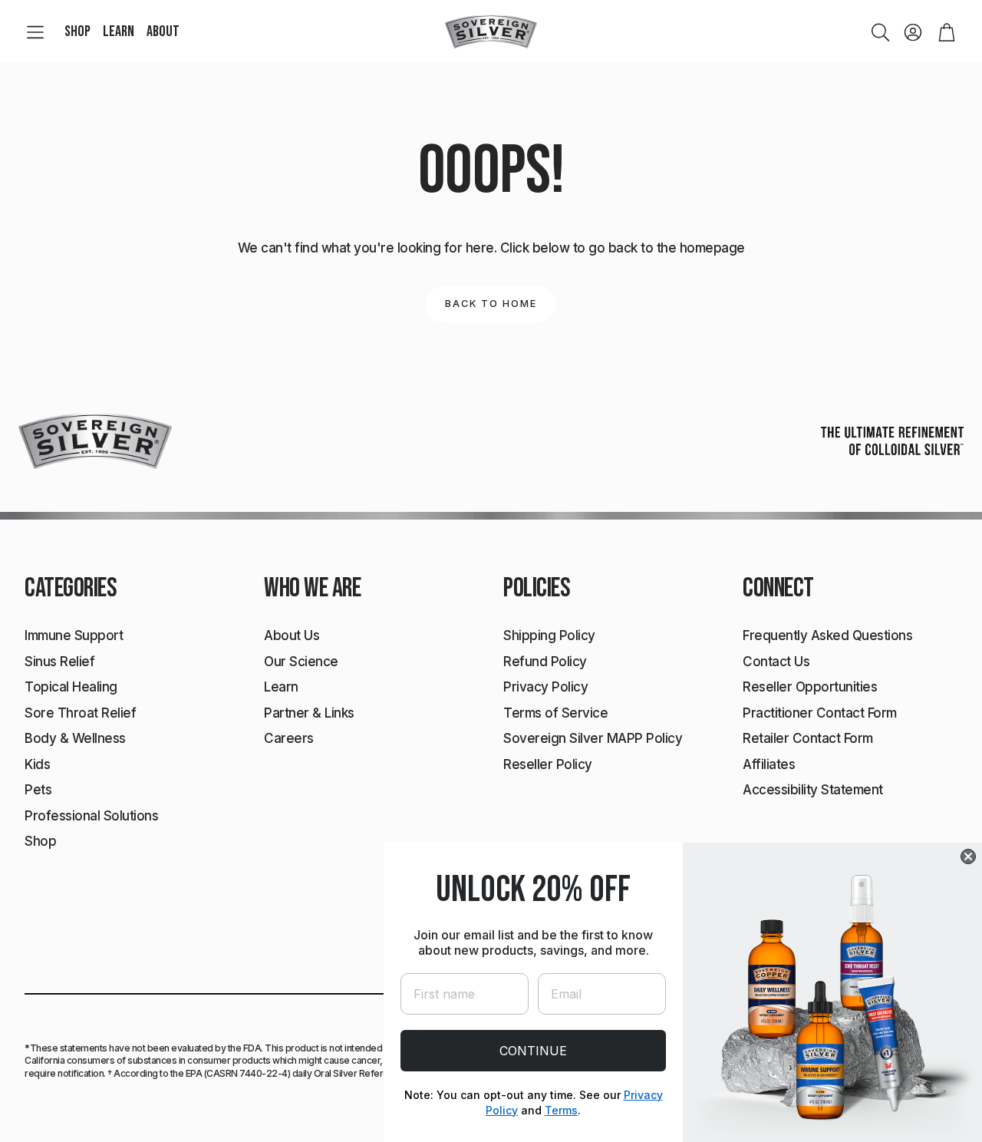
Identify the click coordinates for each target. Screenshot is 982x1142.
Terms (561, 1110)
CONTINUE (533, 1050)
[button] (35, 32)
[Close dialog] (968, 856)
